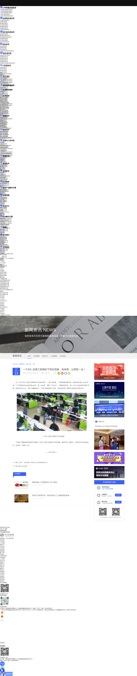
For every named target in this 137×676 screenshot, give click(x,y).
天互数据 (4, 1)
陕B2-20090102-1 (27, 610)
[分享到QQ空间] (68, 373)
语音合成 (2, 167)
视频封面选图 (3, 121)
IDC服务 (2, 554)
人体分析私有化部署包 (5, 153)
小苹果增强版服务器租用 (6, 12)
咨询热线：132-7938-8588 (7, 258)
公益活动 (2, 549)
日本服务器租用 (4, 40)
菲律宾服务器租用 (6, 37)
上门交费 (2, 543)
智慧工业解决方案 (6, 220)
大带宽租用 (6, 65)
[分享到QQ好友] (65, 373)
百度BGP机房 (3, 555)
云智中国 (2, 252)
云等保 (3, 174)
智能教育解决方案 (4, 281)
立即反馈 (118, 502)
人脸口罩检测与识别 (6, 148)
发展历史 (2, 576)
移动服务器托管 (4, 58)
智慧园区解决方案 (6, 221)
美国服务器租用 (4, 34)
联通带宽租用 (3, 69)
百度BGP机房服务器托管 (7, 63)
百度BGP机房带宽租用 (5, 73)
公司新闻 (2, 249)
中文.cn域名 (3, 79)
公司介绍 (2, 236)
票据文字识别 (3, 100)
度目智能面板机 (5, 138)
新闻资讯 (21, 364)
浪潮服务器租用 (4, 26)
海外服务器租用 (8, 32)
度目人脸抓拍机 (4, 136)
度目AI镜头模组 (4, 133)
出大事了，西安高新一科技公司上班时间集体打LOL (33, 462)
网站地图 (2, 551)
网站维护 (3, 191)
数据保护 (2, 192)
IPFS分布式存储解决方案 (6, 289)
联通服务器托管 (4, 56)
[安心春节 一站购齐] (109, 379)
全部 (29, 356)
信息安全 (2, 566)
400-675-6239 (3, 644)
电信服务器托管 (5, 55)
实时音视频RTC (4, 127)
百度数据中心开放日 (6, 253)
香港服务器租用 (5, 35)
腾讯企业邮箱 (3, 207)
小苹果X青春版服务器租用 (6, 16)
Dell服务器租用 (5, 20)
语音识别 (3, 165)
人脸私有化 (3, 151)
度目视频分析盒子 (4, 131)
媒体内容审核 (3, 119)
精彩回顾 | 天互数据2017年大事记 (44, 482)
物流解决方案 (4, 224)
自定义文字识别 (4, 110)
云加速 (1, 211)
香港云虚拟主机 (4, 82)
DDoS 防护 (3, 87)
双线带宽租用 (3, 72)
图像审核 (2, 161)
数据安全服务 (4, 185)
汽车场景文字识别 (4, 102)
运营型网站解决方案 (5, 280)
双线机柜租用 (3, 49)
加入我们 (2, 240)
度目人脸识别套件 (4, 134)
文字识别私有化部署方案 (6, 104)
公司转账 (2, 541)
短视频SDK (3, 125)
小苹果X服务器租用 (5, 14)
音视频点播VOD (4, 122)
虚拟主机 (2, 81)
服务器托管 (7, 53)
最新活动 (2, 3)
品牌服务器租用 (8, 18)
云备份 (1, 269)
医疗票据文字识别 (6, 105)
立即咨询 (118, 495)
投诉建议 (2, 571)
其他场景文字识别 (4, 113)
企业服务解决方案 (4, 283)
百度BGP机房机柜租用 (7, 51)
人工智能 (2, 93)
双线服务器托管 (4, 60)
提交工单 (2, 565)
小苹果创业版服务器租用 (6, 9)
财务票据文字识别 (4, 108)
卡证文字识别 (3, 99)
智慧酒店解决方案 (6, 218)
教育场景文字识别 (4, 107)
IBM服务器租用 (4, 23)
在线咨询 (2, 646)
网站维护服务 (3, 275)
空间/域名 (6, 76)
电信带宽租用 (3, 67)
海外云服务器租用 (4, 42)
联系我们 (2, 241)
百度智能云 (3, 557)
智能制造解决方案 (4, 285)
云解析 (1, 209)
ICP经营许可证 (3, 197)
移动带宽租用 (3, 70)
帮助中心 (2, 260)
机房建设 (2, 91)
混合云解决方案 (4, 230)
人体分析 (3, 144)
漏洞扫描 (3, 189)
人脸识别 (2, 142)
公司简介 (2, 574)
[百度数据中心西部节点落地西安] (109, 417)
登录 (1, 264)
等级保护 (2, 173)
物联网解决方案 (4, 288)
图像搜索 (2, 159)
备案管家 (3, 200)
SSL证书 (3, 179)
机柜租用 (6, 44)
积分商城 (3, 244)
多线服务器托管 (4, 61)
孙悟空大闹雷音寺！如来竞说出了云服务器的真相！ (51, 495)
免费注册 (2, 266)
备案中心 (2, 568)
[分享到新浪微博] (62, 373)
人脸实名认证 (4, 147)
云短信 (1, 212)
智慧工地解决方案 (6, 223)
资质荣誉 (2, 243)
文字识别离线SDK (4, 111)
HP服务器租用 (3, 21)
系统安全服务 (4, 183)
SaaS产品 (2, 203)
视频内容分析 (3, 117)
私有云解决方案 (4, 229)
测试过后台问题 (22, 466)
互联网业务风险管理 (5, 176)
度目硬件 (6, 130)
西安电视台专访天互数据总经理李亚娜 (106, 426)
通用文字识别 (4, 97)
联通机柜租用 (3, 47)
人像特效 (3, 150)
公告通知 (54, 356)
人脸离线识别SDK (5, 145)
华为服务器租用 (4, 25)
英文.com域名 (3, 78)
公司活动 (63, 356)
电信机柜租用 (3, 46)
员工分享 (28, 364)
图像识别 (3, 157)
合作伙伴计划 (3, 238)
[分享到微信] (58, 373)
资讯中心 (2, 250)
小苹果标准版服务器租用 (6, 11)
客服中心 (2, 563)
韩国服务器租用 (4, 38)
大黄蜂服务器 (4, 29)
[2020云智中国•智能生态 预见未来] (109, 398)
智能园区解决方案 (4, 286)
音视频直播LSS (4, 124)
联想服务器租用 (4, 28)
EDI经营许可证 (3, 198)
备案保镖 (3, 201)
